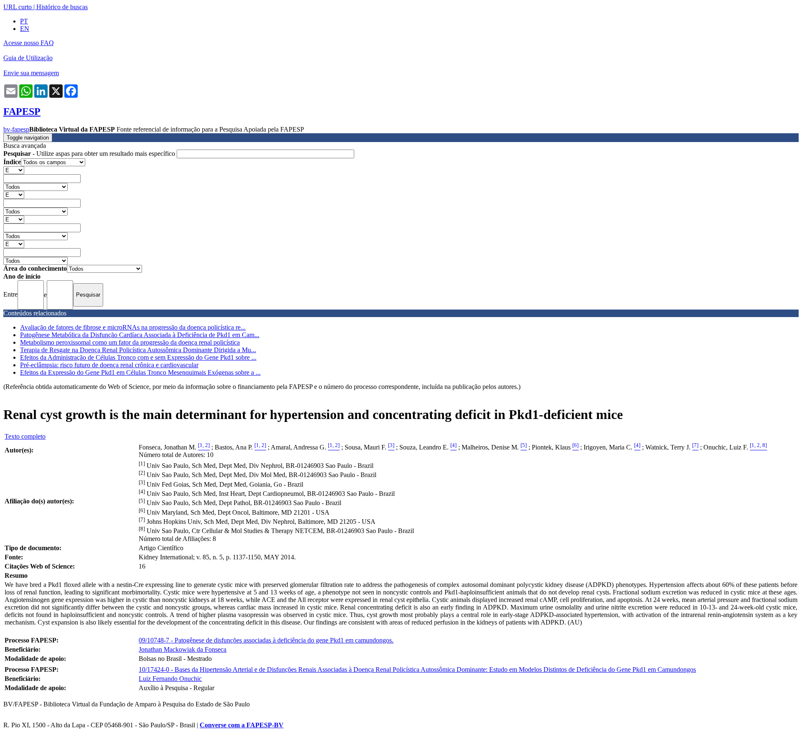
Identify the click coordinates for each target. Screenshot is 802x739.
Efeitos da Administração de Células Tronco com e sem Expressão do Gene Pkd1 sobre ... (138, 357)
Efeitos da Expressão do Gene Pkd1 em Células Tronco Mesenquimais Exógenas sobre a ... (140, 372)
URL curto (17, 6)
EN (24, 28)
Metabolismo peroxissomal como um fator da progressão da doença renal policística (130, 342)
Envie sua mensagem (31, 72)
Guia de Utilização (28, 57)
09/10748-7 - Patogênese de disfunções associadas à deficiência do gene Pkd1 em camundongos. (266, 640)
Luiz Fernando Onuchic (170, 678)
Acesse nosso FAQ (28, 42)
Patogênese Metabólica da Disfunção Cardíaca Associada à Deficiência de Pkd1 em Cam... (139, 334)
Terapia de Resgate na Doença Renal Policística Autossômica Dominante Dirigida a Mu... (138, 349)
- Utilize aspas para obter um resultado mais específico (90, 153)
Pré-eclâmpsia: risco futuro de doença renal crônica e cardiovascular (109, 364)
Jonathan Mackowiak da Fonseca (182, 649)
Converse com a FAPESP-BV (242, 725)
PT (24, 21)
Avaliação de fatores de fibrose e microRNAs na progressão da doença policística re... (133, 327)
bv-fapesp (16, 129)
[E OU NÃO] (13, 169)
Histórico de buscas (62, 6)
